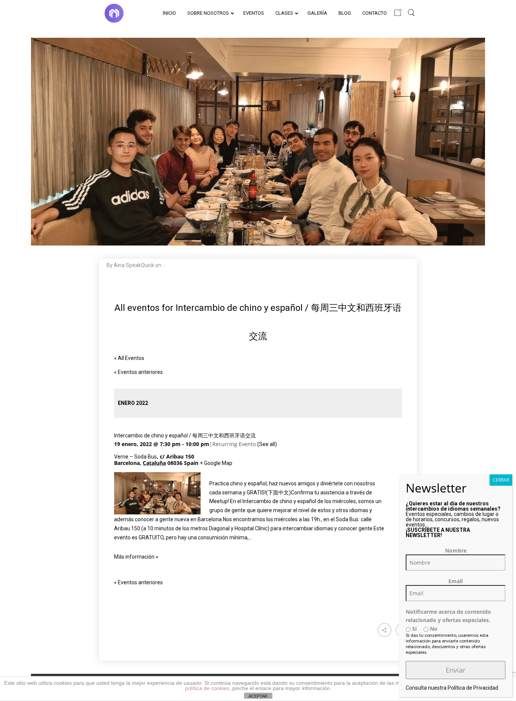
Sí (414, 628)
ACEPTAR (258, 696)
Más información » (136, 557)
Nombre (456, 550)
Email (455, 581)
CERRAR (501, 480)
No (432, 628)
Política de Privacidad (473, 688)
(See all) (267, 444)
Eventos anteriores (138, 372)
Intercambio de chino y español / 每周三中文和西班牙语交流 (185, 435)
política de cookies (207, 688)
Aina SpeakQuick (134, 265)
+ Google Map (216, 463)
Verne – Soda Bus (135, 457)
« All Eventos (129, 358)
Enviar (455, 670)
